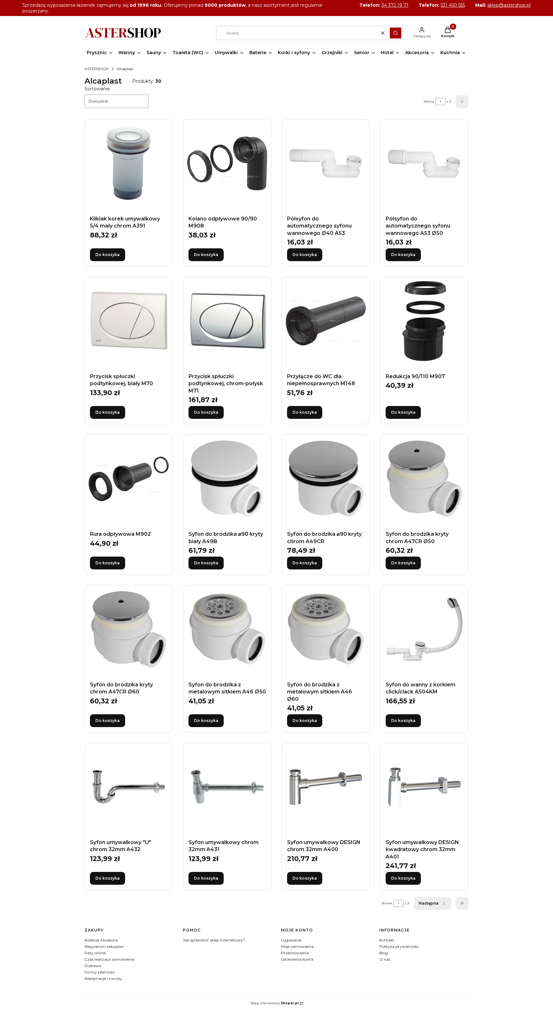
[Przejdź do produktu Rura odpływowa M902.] (129, 479)
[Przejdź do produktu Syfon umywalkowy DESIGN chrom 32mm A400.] (326, 787)
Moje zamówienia (297, 946)
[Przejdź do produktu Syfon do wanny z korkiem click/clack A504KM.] (424, 629)
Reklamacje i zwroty (103, 978)
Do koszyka (107, 254)
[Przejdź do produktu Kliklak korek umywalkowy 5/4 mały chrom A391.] (129, 163)
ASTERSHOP (96, 68)
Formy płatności (99, 972)
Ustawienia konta (297, 959)
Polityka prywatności (399, 946)
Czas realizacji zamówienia (109, 959)
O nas (384, 959)
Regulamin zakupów (104, 946)
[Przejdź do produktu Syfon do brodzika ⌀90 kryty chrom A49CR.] (326, 479)
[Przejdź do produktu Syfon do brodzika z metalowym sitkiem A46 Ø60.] (326, 629)
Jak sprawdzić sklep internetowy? (214, 940)
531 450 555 (453, 5)
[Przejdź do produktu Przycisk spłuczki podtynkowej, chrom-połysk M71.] (227, 321)
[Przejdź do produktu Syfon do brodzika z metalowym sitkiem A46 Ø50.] (227, 629)
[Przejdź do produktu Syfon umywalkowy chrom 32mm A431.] (227, 787)
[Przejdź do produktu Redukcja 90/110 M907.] (424, 321)
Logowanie (291, 940)
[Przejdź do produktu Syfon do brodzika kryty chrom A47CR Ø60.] (129, 629)
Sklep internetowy (274, 1003)
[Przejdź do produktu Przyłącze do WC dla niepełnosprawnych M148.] (326, 321)
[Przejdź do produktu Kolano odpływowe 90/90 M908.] (227, 163)
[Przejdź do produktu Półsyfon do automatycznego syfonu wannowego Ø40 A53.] (326, 163)
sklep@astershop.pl (509, 5)
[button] (395, 33)
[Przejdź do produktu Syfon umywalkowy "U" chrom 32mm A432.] (129, 787)
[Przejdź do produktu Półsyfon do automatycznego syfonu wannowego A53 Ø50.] (424, 163)
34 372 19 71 (394, 5)
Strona (428, 101)
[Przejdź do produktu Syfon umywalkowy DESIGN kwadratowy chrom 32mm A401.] (424, 787)
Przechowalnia (295, 952)
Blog (383, 952)
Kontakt (386, 940)
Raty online (95, 952)
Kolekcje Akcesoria (101, 940)
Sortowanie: (97, 89)
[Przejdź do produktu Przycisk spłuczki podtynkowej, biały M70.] (129, 321)
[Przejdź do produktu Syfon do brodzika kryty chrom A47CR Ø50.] (424, 479)
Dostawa (92, 965)
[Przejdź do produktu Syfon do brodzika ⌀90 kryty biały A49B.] (227, 479)
